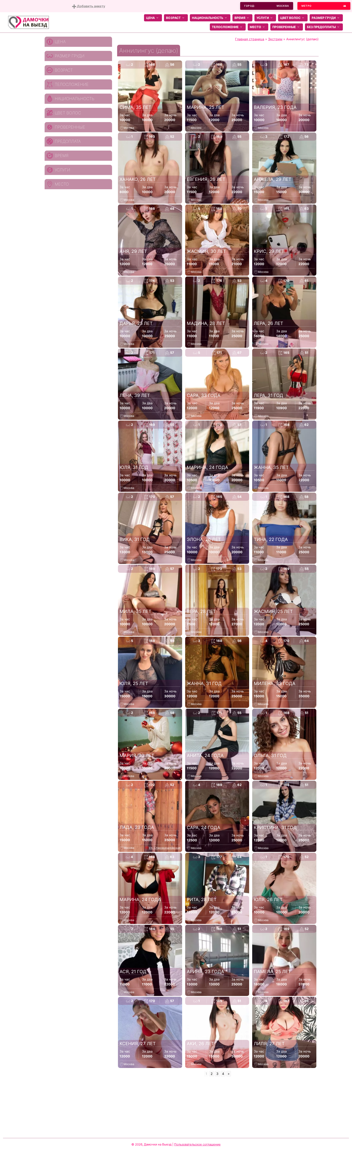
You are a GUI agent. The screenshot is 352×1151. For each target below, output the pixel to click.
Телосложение (225, 27)
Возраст (173, 18)
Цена (150, 18)
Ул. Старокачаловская (164, 847)
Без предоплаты (321, 27)
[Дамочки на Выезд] (28, 22)
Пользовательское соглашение (197, 1144)
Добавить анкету (90, 6)
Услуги (262, 18)
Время (239, 18)
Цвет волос (290, 18)
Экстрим (275, 39)
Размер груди (324, 18)
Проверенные (284, 27)
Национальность (207, 18)
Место (255, 27)
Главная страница (249, 39)
